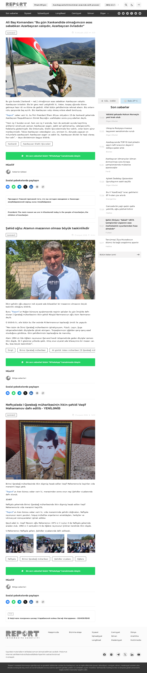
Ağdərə (80, 559)
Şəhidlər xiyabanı (62, 559)
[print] (37, 187)
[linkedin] (135, 13)
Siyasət (95, 632)
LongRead (96, 640)
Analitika (135, 636)
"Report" (10, 115)
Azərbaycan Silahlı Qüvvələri (37, 144)
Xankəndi (12, 144)
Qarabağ (11, 33)
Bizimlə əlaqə (75, 632)
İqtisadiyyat (97, 636)
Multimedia (136, 640)
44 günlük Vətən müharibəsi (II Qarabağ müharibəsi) (77, 350)
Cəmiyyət (115, 632)
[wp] (14, 187)
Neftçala (12, 559)
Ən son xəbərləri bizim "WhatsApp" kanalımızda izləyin (53, 156)
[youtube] (140, 13)
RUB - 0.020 (110, 101)
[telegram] (127, 13)
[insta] (123, 13)
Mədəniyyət (116, 640)
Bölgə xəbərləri (19, 378)
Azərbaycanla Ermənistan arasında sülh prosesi (76, 5)
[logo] (16, 4)
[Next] (116, 5)
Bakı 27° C (132, 101)
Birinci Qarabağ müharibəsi (33, 350)
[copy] (43, 187)
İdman (114, 636)
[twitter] (131, 13)
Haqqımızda (53, 632)
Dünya (133, 632)
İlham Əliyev (40, 5)
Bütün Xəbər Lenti (108, 255)
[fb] (119, 13)
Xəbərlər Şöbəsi (19, 172)
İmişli (10, 350)
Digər (103, 13)
